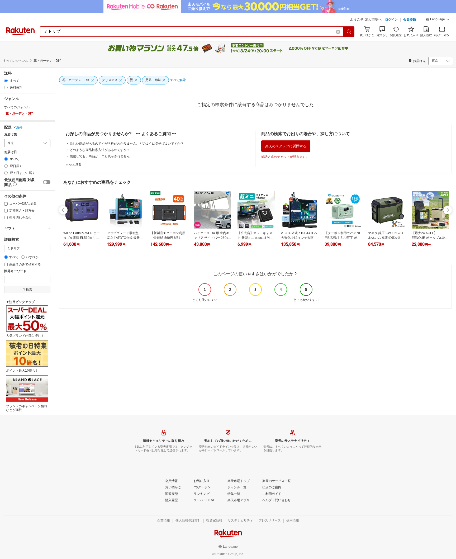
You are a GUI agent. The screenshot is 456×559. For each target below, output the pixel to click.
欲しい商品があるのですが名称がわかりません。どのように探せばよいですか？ (127, 143)
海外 (19, 127)
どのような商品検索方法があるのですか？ (100, 150)
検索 (29, 289)
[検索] (349, 31)
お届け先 (10, 134)
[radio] (6, 80)
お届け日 (10, 152)
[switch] (46, 182)
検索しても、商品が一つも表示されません (100, 156)
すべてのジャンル (15, 61)
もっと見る (74, 164)
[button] (437, 20)
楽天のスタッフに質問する (285, 146)
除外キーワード (15, 271)
